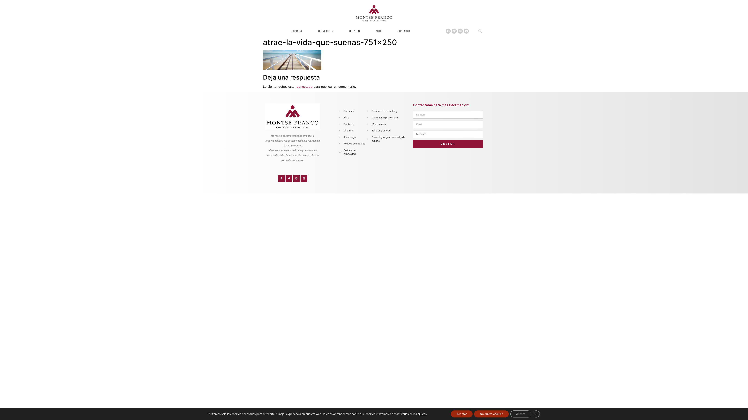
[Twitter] (454, 31)
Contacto (404, 31)
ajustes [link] (422, 414)
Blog (379, 31)
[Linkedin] (466, 31)
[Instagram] (460, 31)
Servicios (324, 31)
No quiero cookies (491, 414)
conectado (304, 86)
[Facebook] (448, 31)
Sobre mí (297, 31)
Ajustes (520, 414)
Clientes (354, 31)
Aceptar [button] (462, 414)
